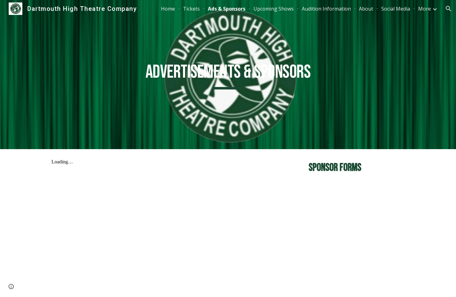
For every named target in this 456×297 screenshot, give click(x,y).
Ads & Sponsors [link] (226, 8)
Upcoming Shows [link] (273, 8)
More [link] (424, 8)
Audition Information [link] (326, 8)
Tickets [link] (191, 8)
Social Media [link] (395, 8)
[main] (228, 74)
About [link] (366, 8)
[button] (448, 8)
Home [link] (168, 8)
